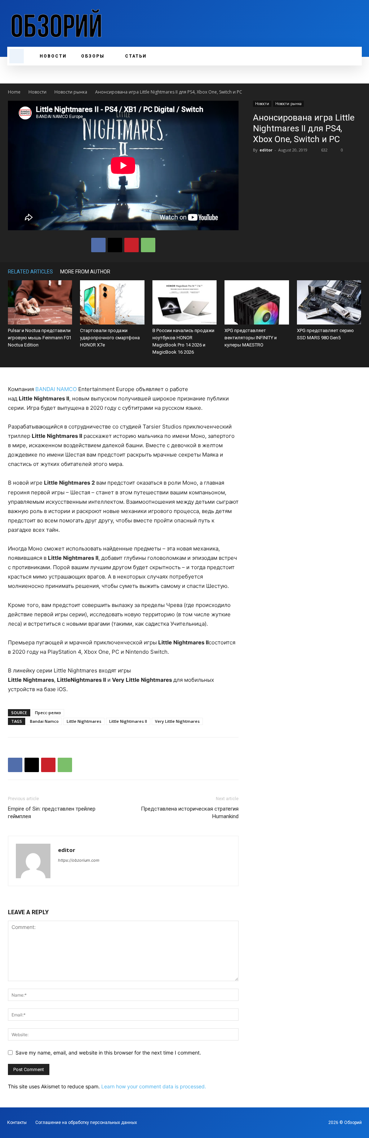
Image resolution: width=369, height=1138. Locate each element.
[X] (115, 245)
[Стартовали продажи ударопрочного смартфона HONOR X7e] (112, 302)
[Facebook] (98, 245)
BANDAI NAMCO (56, 389)
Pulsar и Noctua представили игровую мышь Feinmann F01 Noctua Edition (39, 338)
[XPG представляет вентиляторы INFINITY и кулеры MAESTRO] (256, 302)
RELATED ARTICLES (30, 272)
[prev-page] (346, 271)
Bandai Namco (44, 721)
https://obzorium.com (78, 860)
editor (265, 150)
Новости (37, 92)
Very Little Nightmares (177, 721)
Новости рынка (70, 92)
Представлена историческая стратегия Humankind (190, 813)
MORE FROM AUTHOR (85, 272)
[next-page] (357, 271)
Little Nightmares (84, 721)
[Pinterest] (131, 245)
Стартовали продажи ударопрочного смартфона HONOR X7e (110, 338)
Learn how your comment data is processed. (153, 1086)
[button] (16, 56)
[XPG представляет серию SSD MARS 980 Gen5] (329, 302)
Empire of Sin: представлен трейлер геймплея (51, 813)
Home (14, 92)
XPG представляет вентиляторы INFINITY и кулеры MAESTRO (250, 338)
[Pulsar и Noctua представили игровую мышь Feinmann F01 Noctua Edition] (40, 302)
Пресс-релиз (48, 712)
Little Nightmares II (128, 721)
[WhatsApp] (148, 245)
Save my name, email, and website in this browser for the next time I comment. (108, 1052)
